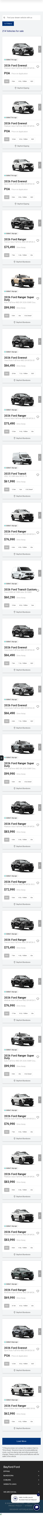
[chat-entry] (37, 1507)
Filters (9, 24)
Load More (21, 1441)
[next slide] (39, 49)
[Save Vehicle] (37, 67)
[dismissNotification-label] (38, 1494)
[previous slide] (3, 49)
